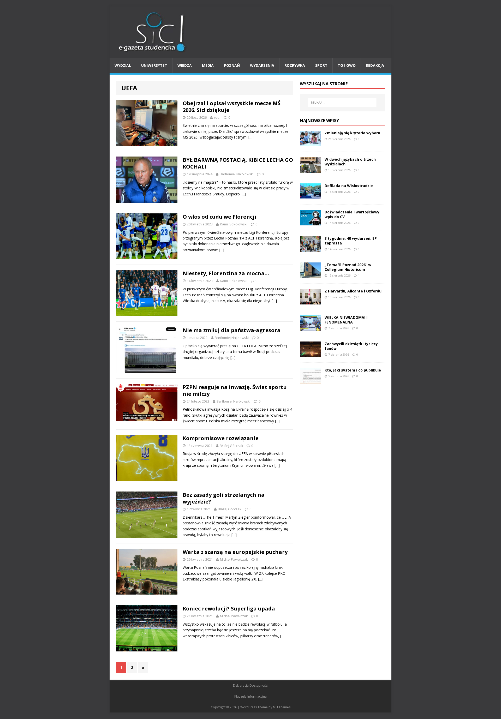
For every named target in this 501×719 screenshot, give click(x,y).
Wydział (123, 65)
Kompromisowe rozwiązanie (221, 438)
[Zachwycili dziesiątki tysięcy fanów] (310, 353)
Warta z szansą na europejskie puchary (235, 551)
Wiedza (184, 65)
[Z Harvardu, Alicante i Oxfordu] (310, 301)
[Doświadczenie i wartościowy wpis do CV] (310, 222)
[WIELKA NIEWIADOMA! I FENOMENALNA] (310, 327)
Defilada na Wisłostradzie (349, 185)
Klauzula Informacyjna (250, 696)
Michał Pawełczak (234, 559)
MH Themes (281, 707)
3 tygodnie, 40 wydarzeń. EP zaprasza (351, 240)
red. (217, 117)
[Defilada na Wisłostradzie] (310, 195)
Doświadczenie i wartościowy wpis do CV (352, 214)
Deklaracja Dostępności (250, 685)
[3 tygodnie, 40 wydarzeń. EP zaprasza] (310, 248)
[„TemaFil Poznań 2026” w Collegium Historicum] (310, 274)
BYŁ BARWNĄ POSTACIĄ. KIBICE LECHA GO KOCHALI (238, 163)
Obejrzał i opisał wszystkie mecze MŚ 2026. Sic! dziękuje (232, 106)
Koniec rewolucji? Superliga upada (229, 608)
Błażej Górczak (231, 445)
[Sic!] (250, 32)
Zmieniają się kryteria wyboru (352, 132)
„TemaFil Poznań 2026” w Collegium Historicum (348, 267)
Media (208, 65)
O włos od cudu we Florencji (219, 216)
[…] (251, 137)
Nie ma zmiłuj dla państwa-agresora (232, 330)
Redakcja (375, 65)
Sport (321, 65)
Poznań (232, 65)
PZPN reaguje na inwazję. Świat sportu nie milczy (235, 390)
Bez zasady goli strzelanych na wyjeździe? (224, 498)
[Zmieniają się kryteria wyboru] (310, 143)
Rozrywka (294, 65)
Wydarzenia (262, 65)
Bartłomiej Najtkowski (237, 174)
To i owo (347, 65)
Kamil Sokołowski (233, 224)
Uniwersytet (154, 65)
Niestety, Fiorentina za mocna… (226, 273)
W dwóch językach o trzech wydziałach (350, 161)
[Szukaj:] (342, 102)
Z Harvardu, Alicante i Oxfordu (353, 291)
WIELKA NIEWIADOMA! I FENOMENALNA (346, 320)
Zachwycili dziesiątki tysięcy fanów (351, 346)
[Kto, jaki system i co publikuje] (310, 380)
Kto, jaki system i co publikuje (353, 370)
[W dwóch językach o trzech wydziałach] (310, 169)
